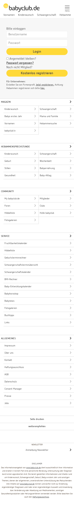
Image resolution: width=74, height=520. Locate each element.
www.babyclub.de (33, 468)
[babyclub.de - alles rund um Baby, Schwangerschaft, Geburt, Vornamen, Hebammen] (21, 9)
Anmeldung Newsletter (37, 450)
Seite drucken (37, 419)
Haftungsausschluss (41, 497)
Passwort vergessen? (20, 63)
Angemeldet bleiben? (22, 58)
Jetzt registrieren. (45, 85)
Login (37, 51)
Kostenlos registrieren (37, 73)
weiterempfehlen (37, 426)
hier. (42, 88)
